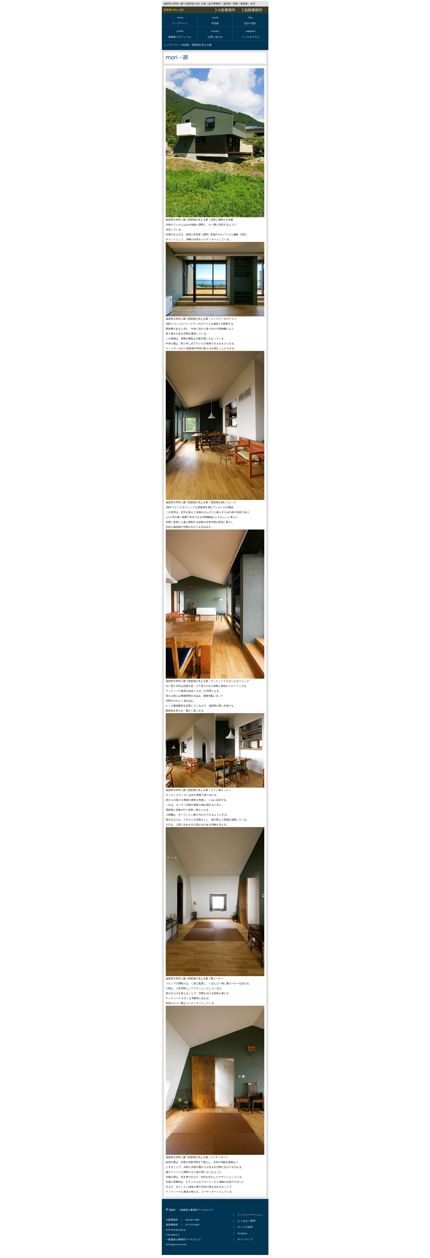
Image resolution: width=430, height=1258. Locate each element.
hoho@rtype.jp (178, 1229)
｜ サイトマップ (243, 1239)
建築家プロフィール (179, 37)
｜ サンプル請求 (243, 1227)
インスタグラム (251, 37)
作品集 (215, 23)
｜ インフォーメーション (248, 1214)
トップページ (179, 23)
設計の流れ (250, 23)
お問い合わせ (215, 37)
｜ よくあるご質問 (244, 1220)
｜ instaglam (240, 1233)
